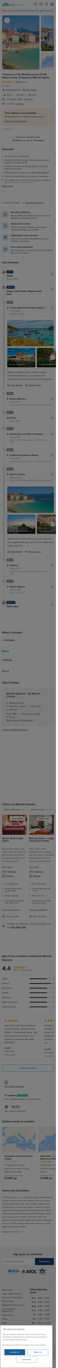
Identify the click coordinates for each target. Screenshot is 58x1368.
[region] (26, 1346)
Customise (26, 1359)
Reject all (38, 1352)
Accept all (15, 1352)
